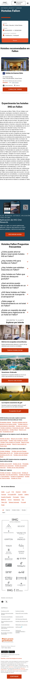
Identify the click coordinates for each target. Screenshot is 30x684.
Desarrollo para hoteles (22, 613)
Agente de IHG (19, 616)
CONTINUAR (14, 676)
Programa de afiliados (7, 616)
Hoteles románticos (6, 428)
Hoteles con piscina (21, 426)
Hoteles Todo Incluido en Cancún (18, 440)
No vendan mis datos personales (6, 633)
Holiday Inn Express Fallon (14, 73)
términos (11, 666)
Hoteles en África (16, 478)
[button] (27, 3)
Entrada (5, 28)
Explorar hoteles (20, 611)
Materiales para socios (21, 624)
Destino (5, 23)
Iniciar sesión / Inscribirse (19, 3)
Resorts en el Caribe (16, 438)
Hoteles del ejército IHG (22, 621)
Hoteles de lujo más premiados (15, 467)
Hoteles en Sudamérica (17, 476)
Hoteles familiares (5, 451)
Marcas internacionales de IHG (7, 614)
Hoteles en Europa (5, 473)
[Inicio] (3, 510)
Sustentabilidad (5, 624)
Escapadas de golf (8, 431)
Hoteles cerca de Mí (6, 464)
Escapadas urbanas (5, 422)
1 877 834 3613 (6, 648)
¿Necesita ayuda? (5, 619)
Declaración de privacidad (19, 669)
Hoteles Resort (13, 430)
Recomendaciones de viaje (6, 621)
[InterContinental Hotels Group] (5, 3)
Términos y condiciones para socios (7, 627)
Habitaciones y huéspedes (9, 33)
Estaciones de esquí (18, 428)
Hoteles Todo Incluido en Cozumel (10, 442)
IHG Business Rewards (21, 619)
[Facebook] (3, 601)
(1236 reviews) (15, 82)
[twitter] (6, 601)
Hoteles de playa (5, 438)
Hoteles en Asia (16, 473)
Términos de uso (5, 630)
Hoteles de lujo (17, 464)
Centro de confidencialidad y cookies (20, 631)
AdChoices (18, 627)
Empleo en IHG (5, 611)
